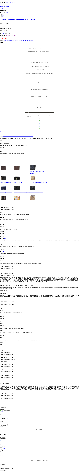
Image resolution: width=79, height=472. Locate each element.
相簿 (2, 14)
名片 (2, 16)
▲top (1, 419)
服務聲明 (47, 460)
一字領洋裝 (2, 131)
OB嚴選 (3, 33)
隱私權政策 (44, 460)
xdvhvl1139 (1, 411)
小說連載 (6, 418)
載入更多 (2, 421)
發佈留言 (2, 426)
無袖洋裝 (2, 251)
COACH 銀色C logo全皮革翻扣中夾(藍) (6, 192)
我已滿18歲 (2, 470)
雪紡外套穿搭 (32, 173)
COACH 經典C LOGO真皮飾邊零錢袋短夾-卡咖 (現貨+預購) (38, 182)
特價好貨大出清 (5, 6)
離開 (4, 470)
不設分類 (7, 12)
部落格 (3, 15)
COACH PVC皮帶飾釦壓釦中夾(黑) (19, 182)
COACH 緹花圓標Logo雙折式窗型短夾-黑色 (36, 192)
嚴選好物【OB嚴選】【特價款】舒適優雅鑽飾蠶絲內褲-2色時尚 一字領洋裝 (18, 19)
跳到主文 (1, 8)
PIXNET (33, 460)
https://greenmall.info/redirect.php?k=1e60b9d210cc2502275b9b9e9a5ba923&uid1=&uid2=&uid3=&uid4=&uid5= (18, 40)
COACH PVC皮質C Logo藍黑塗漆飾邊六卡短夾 (37, 171)
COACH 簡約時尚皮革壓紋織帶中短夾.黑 (6, 182)
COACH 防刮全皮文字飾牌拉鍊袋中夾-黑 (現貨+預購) (22, 192)
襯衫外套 (5, 238)
